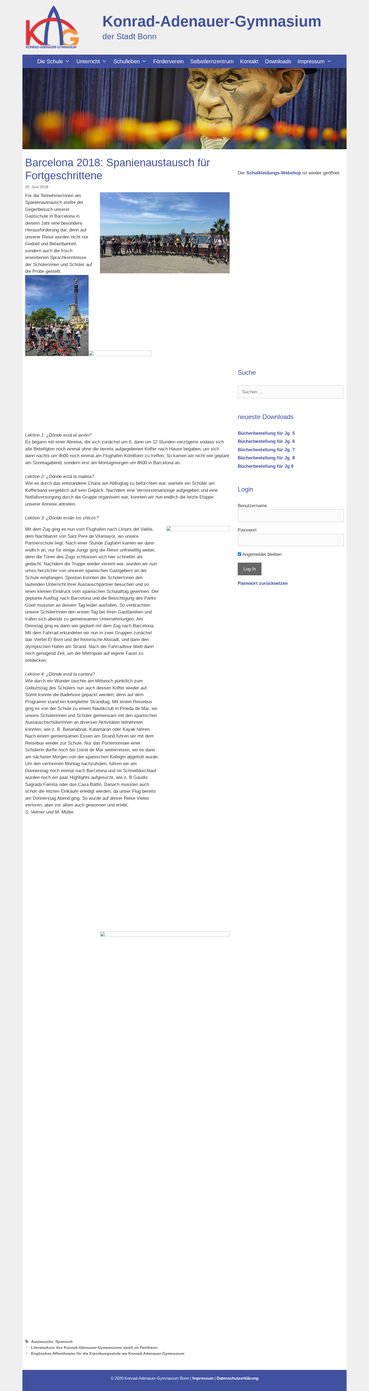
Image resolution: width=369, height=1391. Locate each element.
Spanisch (64, 1341)
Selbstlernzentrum (212, 61)
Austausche (42, 1341)
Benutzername (252, 505)
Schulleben (126, 61)
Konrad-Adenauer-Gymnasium (211, 21)
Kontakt (249, 61)
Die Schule (50, 61)
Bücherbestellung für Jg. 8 (266, 457)
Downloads (278, 61)
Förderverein (168, 61)
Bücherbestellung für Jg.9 (265, 466)
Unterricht (88, 61)
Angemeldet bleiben (261, 554)
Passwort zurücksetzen (263, 583)
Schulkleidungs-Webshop (273, 172)
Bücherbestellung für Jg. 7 (266, 449)
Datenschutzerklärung (238, 1378)
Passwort (247, 530)
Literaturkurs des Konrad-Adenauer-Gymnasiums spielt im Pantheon (94, 1347)
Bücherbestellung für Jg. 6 (266, 441)
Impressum (311, 61)
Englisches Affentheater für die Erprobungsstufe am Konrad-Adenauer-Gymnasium (107, 1353)
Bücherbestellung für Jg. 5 (266, 433)
